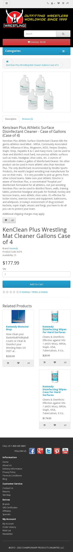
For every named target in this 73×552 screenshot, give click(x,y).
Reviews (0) (27, 119)
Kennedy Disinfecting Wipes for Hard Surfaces (55, 329)
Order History (9, 527)
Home (5, 462)
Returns (6, 491)
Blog (5, 479)
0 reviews (25, 292)
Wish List (7, 530)
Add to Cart (36, 284)
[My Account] (53, 3)
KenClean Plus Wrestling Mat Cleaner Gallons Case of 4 (32, 65)
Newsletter (8, 533)
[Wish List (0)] (58, 3)
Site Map (7, 495)
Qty (4, 268)
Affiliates (7, 510)
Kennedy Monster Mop (17, 328)
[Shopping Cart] (63, 3)
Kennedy (14, 248)
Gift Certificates (10, 507)
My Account (8, 523)
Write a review (40, 292)
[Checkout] (67, 3)
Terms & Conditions (12, 475)
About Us (7, 465)
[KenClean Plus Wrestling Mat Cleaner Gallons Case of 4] (36, 92)
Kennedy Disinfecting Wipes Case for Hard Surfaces (55, 391)
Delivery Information (12, 468)
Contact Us (8, 488)
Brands (6, 504)
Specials (6, 514)
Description (10, 119)
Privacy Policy (9, 472)
